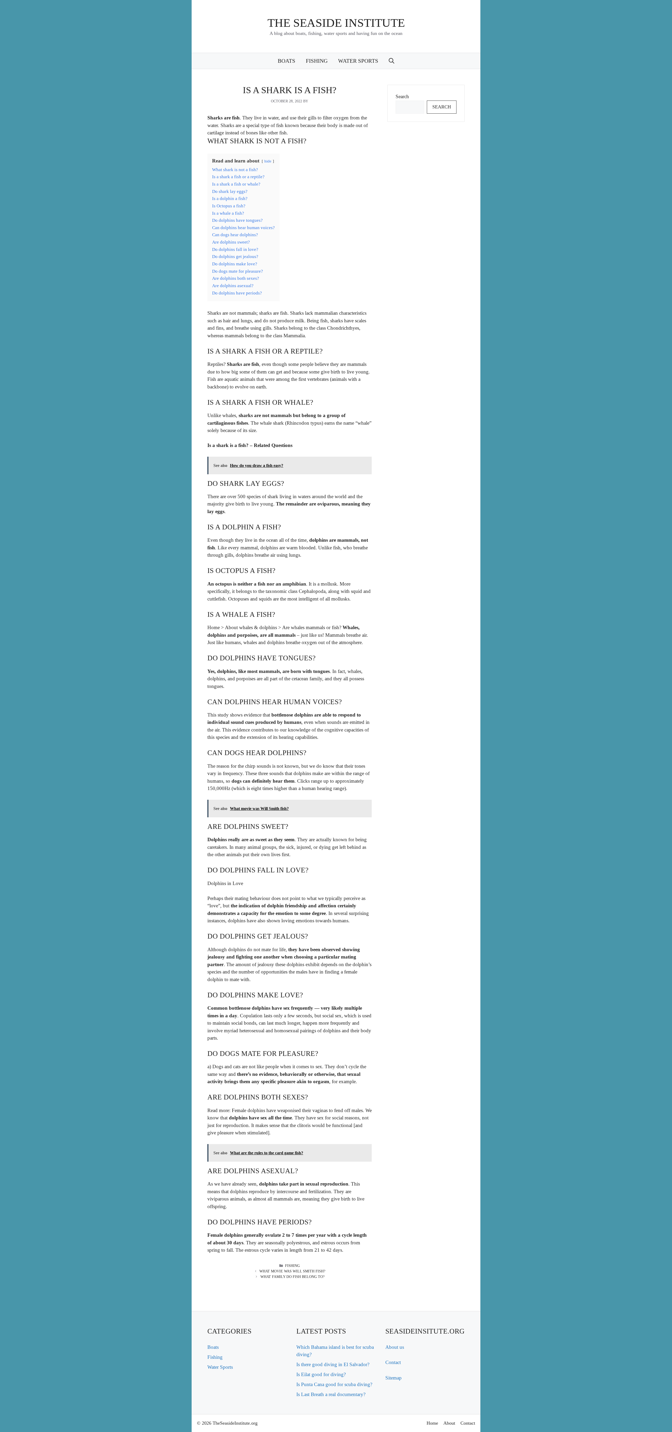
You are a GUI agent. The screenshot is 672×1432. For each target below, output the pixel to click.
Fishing (317, 61)
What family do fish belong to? (292, 1277)
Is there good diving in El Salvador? (332, 1364)
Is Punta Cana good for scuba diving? (334, 1384)
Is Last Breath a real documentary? (330, 1394)
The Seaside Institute (336, 22)
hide (267, 161)
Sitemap (393, 1378)
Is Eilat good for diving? (321, 1374)
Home (432, 1423)
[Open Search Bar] (392, 61)
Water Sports (358, 61)
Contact (393, 1362)
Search (402, 96)
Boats (286, 61)
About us (394, 1347)
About (449, 1423)
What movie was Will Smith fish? (292, 1271)
